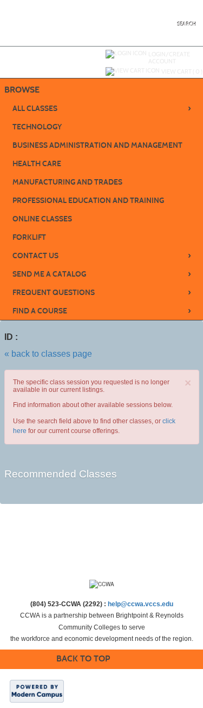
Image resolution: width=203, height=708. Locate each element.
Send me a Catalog (101, 274)
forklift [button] (29, 237)
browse (22, 89)
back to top (83, 658)
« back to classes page (48, 353)
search (187, 24)
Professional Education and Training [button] (88, 200)
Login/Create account (169, 57)
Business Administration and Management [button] (97, 145)
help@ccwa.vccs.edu (140, 604)
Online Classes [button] (42, 219)
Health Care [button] (36, 163)
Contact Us (101, 255)
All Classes (101, 108)
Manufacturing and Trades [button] (67, 182)
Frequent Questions (101, 292)
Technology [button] (37, 127)
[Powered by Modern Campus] (37, 690)
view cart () (181, 71)
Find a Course (101, 311)
